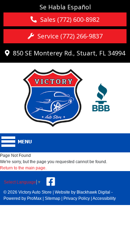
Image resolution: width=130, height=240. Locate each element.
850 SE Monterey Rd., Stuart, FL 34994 (67, 53)
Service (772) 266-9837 (68, 36)
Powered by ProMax (22, 198)
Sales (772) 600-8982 (68, 19)
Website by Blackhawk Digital (82, 192)
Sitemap (52, 198)
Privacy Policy (76, 198)
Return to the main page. (23, 168)
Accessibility (104, 198)
